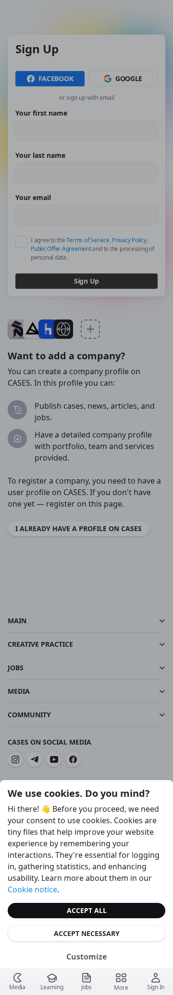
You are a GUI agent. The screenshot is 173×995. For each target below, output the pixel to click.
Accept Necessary (87, 933)
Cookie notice (32, 889)
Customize (86, 956)
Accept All (87, 910)
